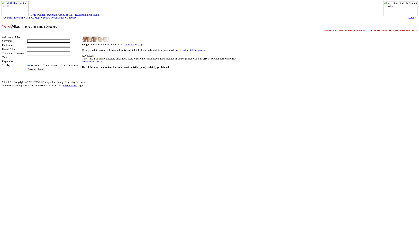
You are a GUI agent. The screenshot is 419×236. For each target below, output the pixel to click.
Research (80, 14)
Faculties (7, 17)
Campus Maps (33, 17)
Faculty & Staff (65, 14)
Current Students (47, 14)
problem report (69, 85)
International (92, 14)
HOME (32, 14)
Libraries (18, 17)
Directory (71, 17)
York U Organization (53, 17)
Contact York (130, 44)
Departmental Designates (192, 50)
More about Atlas (91, 61)
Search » (411, 17)
